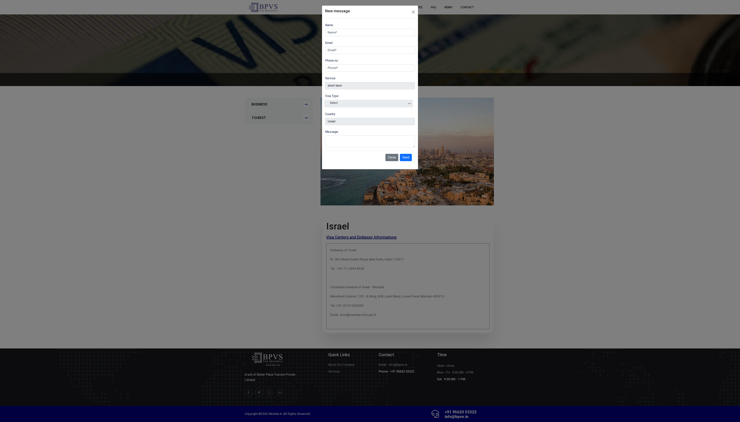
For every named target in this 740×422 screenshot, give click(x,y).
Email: (329, 43)
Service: (330, 78)
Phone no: (331, 60)
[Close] (413, 12)
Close (392, 157)
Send (405, 157)
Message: (332, 132)
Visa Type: (332, 96)
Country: (330, 114)
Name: (329, 25)
